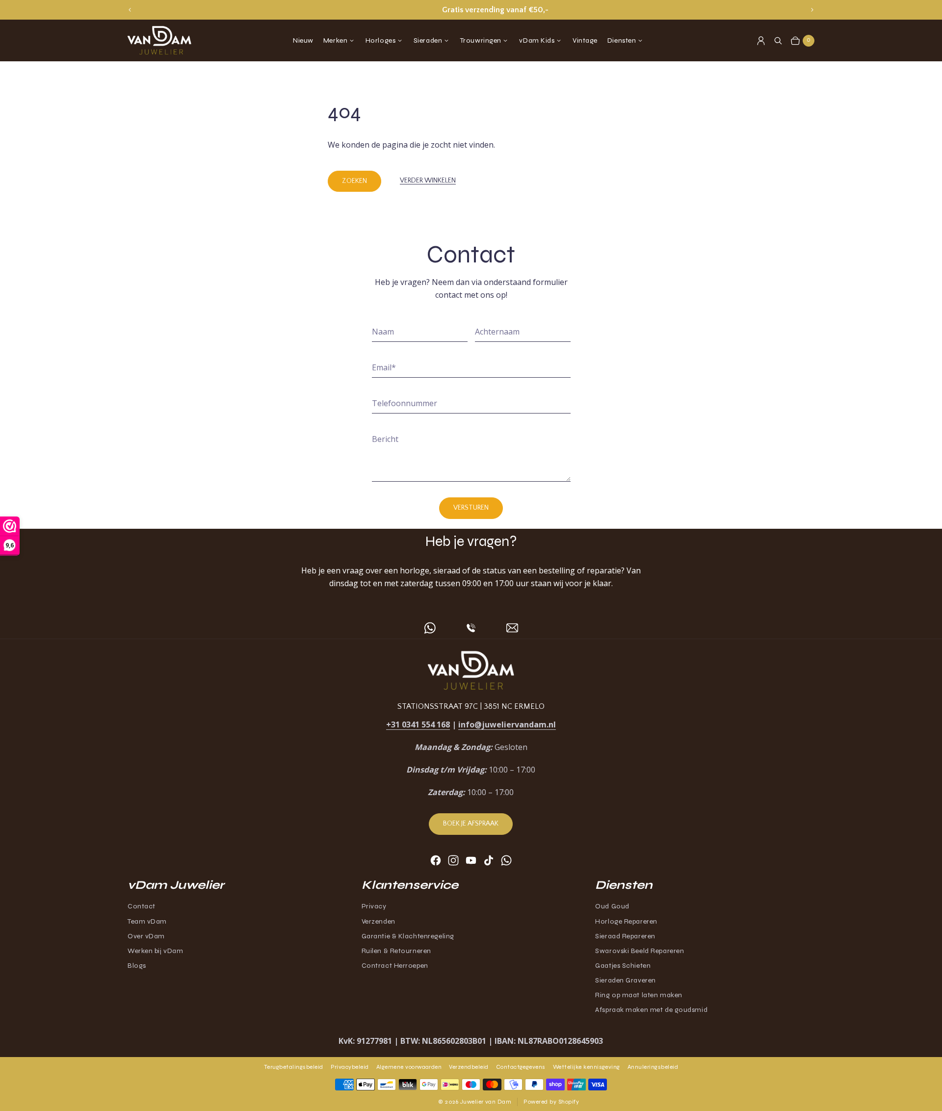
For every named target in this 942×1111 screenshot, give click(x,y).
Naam (383, 331)
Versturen (471, 508)
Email (384, 367)
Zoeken (354, 181)
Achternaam (497, 331)
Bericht (385, 439)
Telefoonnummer (404, 403)
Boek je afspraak (470, 823)
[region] (471, 10)
